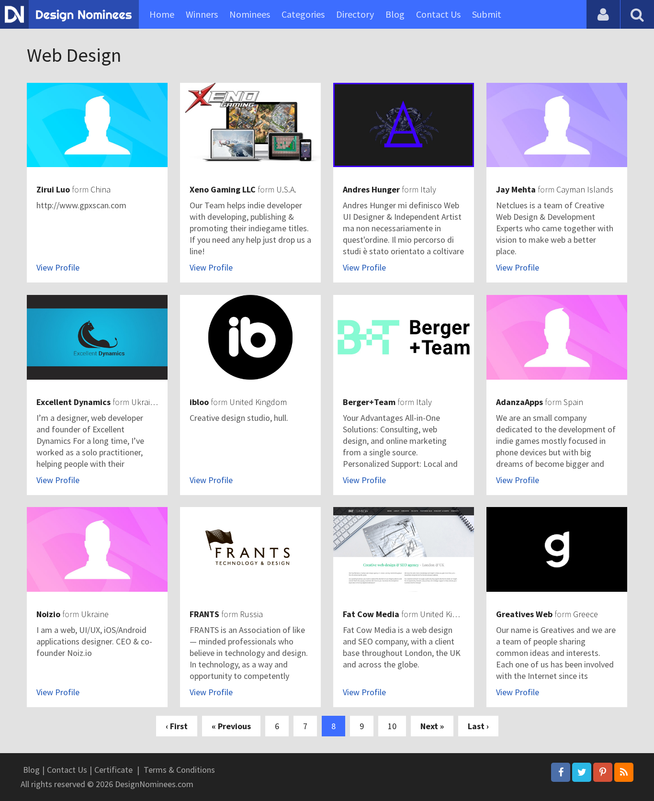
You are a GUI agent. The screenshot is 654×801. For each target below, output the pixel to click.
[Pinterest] (602, 772)
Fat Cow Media (371, 614)
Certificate (113, 769)
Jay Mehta (516, 189)
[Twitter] (581, 772)
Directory (355, 14)
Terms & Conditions (179, 769)
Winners (202, 14)
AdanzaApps (519, 401)
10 (392, 726)
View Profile (57, 267)
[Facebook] (560, 772)
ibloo (199, 401)
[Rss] (623, 772)
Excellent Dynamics (73, 401)
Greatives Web (524, 614)
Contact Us (438, 14)
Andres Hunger (371, 189)
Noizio (48, 614)
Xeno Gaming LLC (223, 189)
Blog (395, 14)
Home (161, 14)
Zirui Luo (53, 189)
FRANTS (204, 614)
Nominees (249, 14)
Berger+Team (369, 401)
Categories (303, 14)
